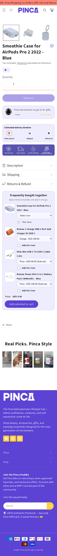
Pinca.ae (23, 550)
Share (9, 324)
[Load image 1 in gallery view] (11, 33)
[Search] (44, 10)
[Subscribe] (50, 506)
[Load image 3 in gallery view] (46, 33)
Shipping (21, 63)
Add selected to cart (21, 304)
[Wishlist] (11, 10)
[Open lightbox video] (7, 359)
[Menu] (3, 10)
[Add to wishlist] (52, 46)
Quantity (7, 77)
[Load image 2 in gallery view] (28, 33)
